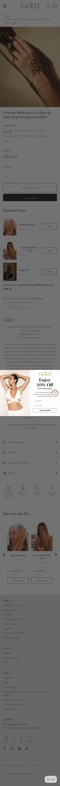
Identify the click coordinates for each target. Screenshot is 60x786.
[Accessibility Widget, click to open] (55, 393)
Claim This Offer (44, 410)
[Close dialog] (58, 372)
